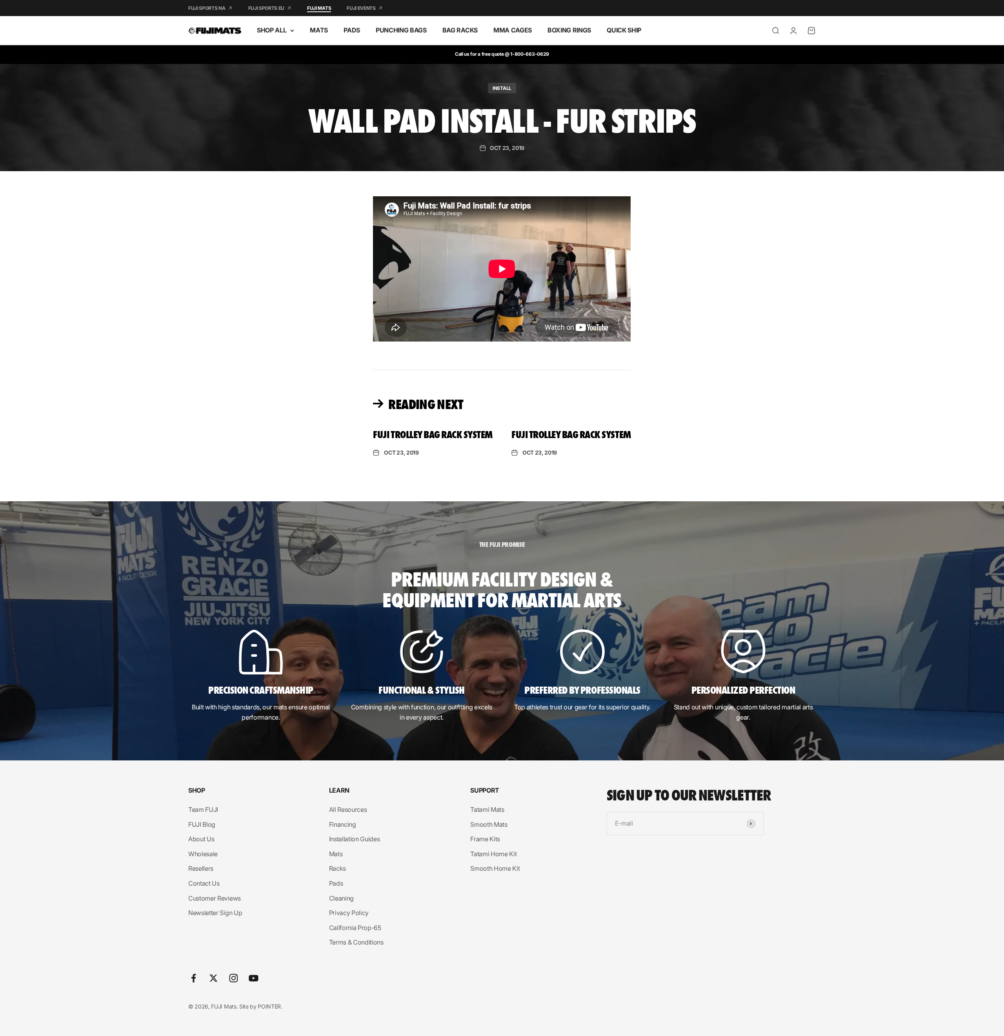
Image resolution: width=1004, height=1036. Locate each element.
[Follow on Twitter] (213, 978)
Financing (342, 824)
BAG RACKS (460, 30)
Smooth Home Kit (495, 868)
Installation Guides (354, 839)
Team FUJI (203, 809)
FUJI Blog (201, 824)
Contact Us (204, 883)
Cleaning (341, 898)
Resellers (200, 868)
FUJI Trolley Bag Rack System (433, 434)
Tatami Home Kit (493, 854)
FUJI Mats (319, 8)
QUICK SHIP (624, 30)
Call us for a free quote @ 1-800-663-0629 (502, 54)
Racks (337, 868)
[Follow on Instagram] (233, 978)
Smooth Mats (488, 824)
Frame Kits (485, 839)
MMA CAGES (512, 30)
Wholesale (203, 854)
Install (502, 88)
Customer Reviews (214, 898)
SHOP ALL (271, 30)
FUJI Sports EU (266, 8)
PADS (352, 30)
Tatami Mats (487, 809)
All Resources (348, 809)
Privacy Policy (349, 913)
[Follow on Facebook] (193, 978)
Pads (336, 883)
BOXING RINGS (569, 30)
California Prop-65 (355, 928)
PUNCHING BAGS (401, 30)
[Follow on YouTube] (253, 978)
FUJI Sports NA (207, 8)
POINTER (269, 1006)
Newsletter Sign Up (215, 913)
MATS (319, 30)
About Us (201, 839)
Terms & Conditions (356, 942)
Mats (336, 854)
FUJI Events (361, 8)
